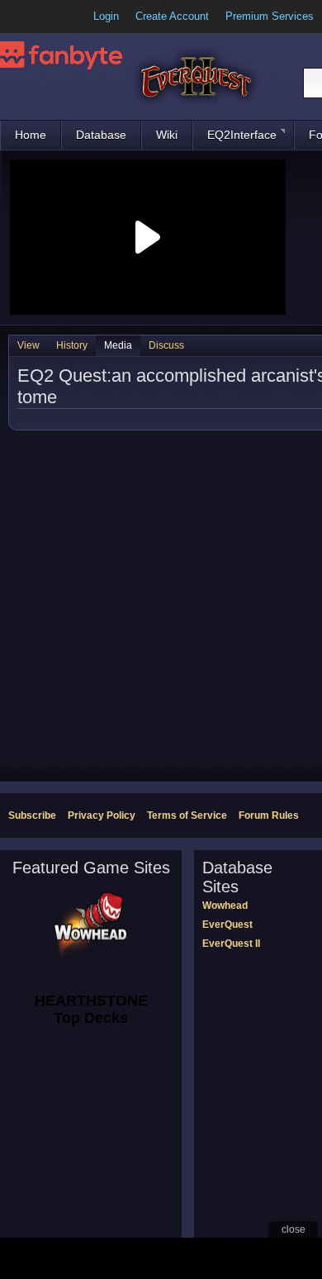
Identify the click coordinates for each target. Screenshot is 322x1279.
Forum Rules (269, 815)
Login (106, 16)
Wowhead (225, 905)
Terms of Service (187, 815)
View (28, 345)
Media (118, 345)
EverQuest (227, 924)
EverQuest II (231, 943)
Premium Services (269, 16)
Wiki (167, 134)
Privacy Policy (101, 815)
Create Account (172, 16)
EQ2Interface (242, 134)
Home (30, 134)
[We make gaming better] (52, 16)
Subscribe (32, 815)
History (72, 345)
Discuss (166, 345)
